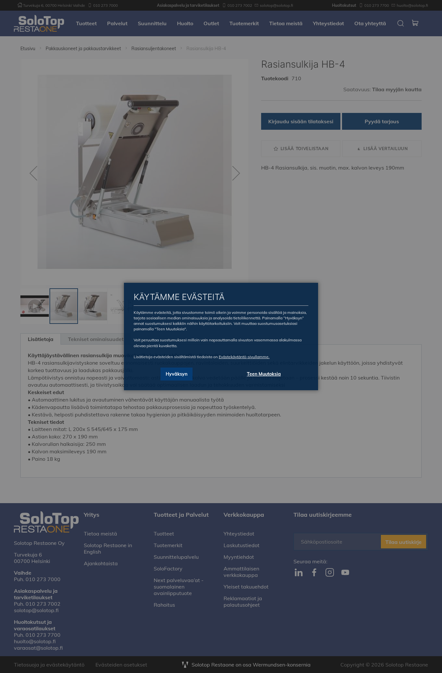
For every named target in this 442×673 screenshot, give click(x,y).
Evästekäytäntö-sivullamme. (244, 356)
